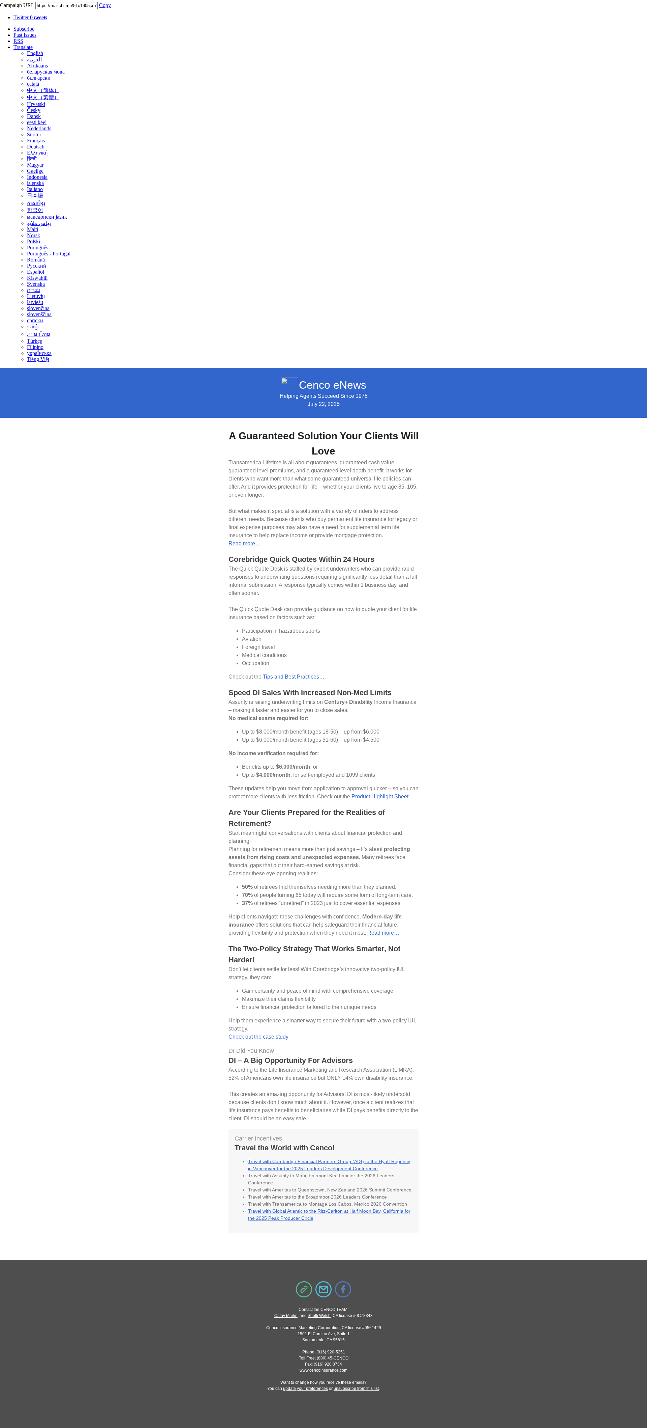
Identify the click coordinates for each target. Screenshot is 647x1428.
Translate (23, 47)
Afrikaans (37, 65)
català (33, 84)
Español (35, 272)
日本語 (35, 195)
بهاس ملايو (39, 223)
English (35, 53)
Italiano (35, 189)
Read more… (244, 543)
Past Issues (24, 35)
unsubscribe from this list (356, 1388)
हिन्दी (32, 159)
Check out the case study (258, 1037)
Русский (36, 266)
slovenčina (38, 308)
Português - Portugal (48, 253)
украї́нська (39, 353)
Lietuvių (36, 296)
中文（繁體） (43, 97)
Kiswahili (37, 278)
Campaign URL (17, 5)
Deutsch (35, 146)
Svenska (36, 284)
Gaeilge (35, 171)
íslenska (35, 183)
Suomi (34, 134)
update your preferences (305, 1388)
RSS (18, 41)
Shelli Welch (319, 1315)
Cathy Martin (286, 1315)
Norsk (33, 235)
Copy (105, 5)
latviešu (35, 302)
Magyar (35, 165)
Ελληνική (37, 153)
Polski (33, 241)
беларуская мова (46, 72)
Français (36, 140)
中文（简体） (43, 90)
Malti (32, 229)
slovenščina (39, 314)
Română (36, 260)
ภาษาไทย (38, 334)
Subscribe (23, 29)
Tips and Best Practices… (294, 677)
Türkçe (34, 341)
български (39, 78)
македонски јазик (47, 217)
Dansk (34, 116)
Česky (33, 110)
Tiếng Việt (38, 359)
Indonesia (37, 177)
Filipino (35, 347)
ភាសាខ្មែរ (36, 203)
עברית (33, 290)
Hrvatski (36, 104)
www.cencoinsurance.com (323, 1370)
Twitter (30, 17)
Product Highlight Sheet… (382, 796)
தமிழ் (32, 326)
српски (35, 320)
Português (37, 247)
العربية (34, 59)
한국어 (35, 210)
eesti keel (37, 122)
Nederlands (39, 128)
